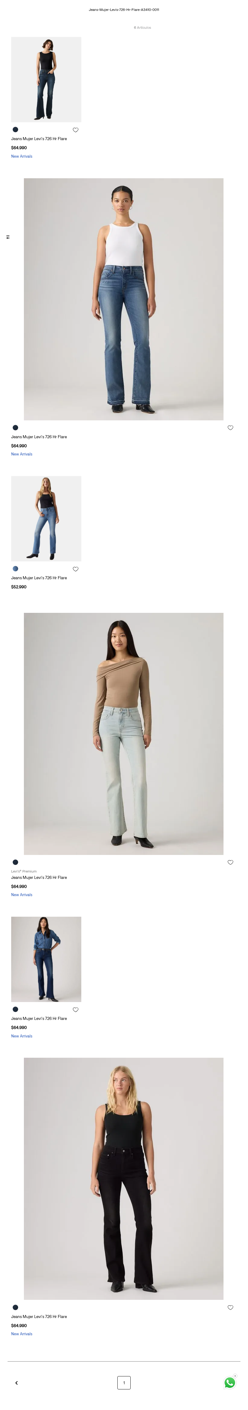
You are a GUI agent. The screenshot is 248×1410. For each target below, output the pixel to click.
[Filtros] (6, 237)
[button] (16, 1382)
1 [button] (124, 1382)
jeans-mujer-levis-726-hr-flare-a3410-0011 (124, 10)
